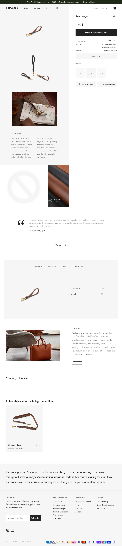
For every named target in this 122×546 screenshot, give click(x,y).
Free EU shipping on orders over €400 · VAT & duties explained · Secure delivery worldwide (61, 2)
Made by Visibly (26, 542)
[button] (54, 237)
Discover (36, 8)
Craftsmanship (102, 501)
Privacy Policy (58, 515)
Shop (26, 8)
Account (104, 8)
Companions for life (83, 501)
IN (116, 41)
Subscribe (35, 518)
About (48, 8)
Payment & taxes (87, 84)
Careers (78, 511)
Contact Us (57, 501)
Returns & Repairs (60, 508)
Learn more (77, 361)
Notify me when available (96, 32)
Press (77, 505)
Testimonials (102, 508)
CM (114, 41)
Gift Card (57, 518)
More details (96, 56)
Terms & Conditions (61, 511)
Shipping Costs (59, 505)
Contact (96, 8)
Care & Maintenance (105, 505)
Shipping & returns (109, 84)
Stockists (78, 508)
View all (59, 245)
